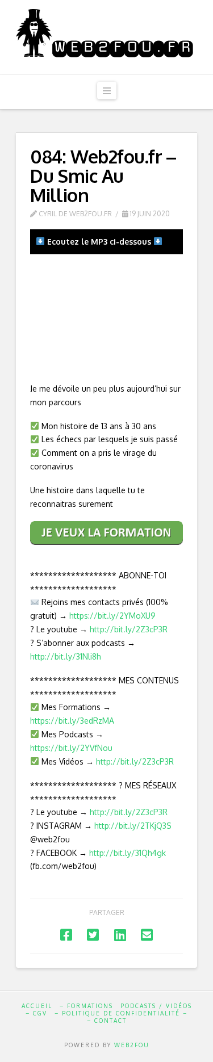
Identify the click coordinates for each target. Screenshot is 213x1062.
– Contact (107, 1020)
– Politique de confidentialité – (121, 1013)
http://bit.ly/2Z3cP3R (129, 629)
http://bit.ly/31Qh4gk (127, 853)
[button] (106, 90)
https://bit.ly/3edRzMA (72, 720)
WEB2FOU (131, 1045)
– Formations (86, 1005)
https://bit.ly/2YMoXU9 (112, 615)
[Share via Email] (147, 934)
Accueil (37, 1005)
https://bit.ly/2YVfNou (71, 748)
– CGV (36, 1013)
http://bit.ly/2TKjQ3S (133, 825)
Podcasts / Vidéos (156, 1005)
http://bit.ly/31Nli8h (65, 656)
